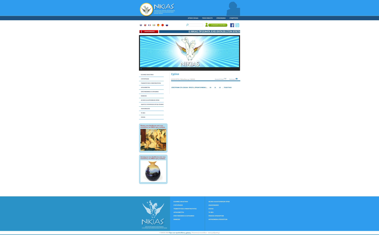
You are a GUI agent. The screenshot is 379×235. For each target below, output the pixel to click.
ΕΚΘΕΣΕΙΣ (144, 96)
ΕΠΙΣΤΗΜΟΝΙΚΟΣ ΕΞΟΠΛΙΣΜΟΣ (150, 91)
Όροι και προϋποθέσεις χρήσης (180, 233)
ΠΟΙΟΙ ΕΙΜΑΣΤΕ (207, 18)
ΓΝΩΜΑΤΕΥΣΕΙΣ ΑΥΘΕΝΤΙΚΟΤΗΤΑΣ (151, 83)
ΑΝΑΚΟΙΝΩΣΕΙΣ (145, 108)
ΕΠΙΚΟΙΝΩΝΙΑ (221, 18)
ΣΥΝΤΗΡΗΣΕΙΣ (145, 79)
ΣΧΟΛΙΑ (143, 117)
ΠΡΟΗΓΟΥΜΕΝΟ (200, 87)
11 (215, 87)
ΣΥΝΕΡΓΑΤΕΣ (234, 18)
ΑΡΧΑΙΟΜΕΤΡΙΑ (145, 87)
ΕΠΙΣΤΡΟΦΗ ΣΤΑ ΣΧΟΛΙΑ (180, 87)
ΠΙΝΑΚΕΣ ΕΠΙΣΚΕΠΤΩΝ (216, 216)
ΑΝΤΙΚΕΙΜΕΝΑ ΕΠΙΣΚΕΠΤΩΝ (217, 219)
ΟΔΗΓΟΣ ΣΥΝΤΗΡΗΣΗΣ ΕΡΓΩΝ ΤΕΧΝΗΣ (152, 104)
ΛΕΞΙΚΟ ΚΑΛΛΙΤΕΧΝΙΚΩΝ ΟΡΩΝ (150, 100)
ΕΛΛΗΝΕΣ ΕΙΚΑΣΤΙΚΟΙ (147, 74)
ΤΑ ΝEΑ (143, 113)
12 (220, 87)
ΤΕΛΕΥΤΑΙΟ (228, 87)
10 (210, 87)
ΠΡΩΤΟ (191, 87)
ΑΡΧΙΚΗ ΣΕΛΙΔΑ (193, 18)
